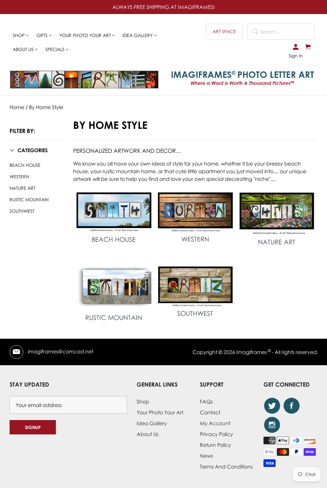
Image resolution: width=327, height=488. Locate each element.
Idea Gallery (138, 35)
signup (33, 427)
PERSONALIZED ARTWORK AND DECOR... (127, 150)
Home (17, 107)
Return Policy (215, 445)
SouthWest (22, 211)
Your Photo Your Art (85, 35)
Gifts (42, 35)
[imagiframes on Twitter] (272, 406)
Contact (210, 412)
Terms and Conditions (226, 466)
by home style (46, 107)
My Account (215, 423)
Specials (55, 49)
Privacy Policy (216, 434)
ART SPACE (224, 31)
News (206, 456)
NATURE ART (22, 188)
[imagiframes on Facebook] (292, 406)
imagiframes (251, 352)
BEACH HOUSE (25, 165)
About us (24, 49)
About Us (147, 434)
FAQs (206, 401)
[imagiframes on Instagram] (272, 425)
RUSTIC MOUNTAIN (29, 199)
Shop (19, 35)
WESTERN (19, 176)
